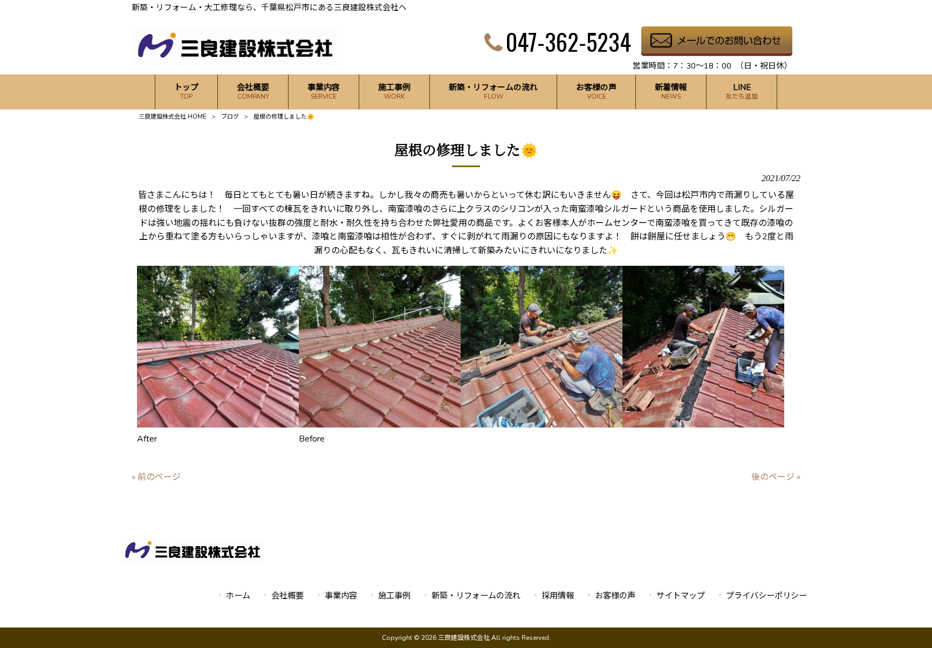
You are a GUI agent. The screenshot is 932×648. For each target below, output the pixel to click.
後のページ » (775, 477)
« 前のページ (156, 477)
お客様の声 (615, 595)
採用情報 (558, 595)
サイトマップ (680, 595)
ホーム (238, 595)
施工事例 (394, 595)
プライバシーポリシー (766, 595)
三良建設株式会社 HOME (173, 117)
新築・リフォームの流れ (475, 595)
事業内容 (341, 595)
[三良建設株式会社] (235, 63)
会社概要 (287, 595)
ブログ (230, 117)
